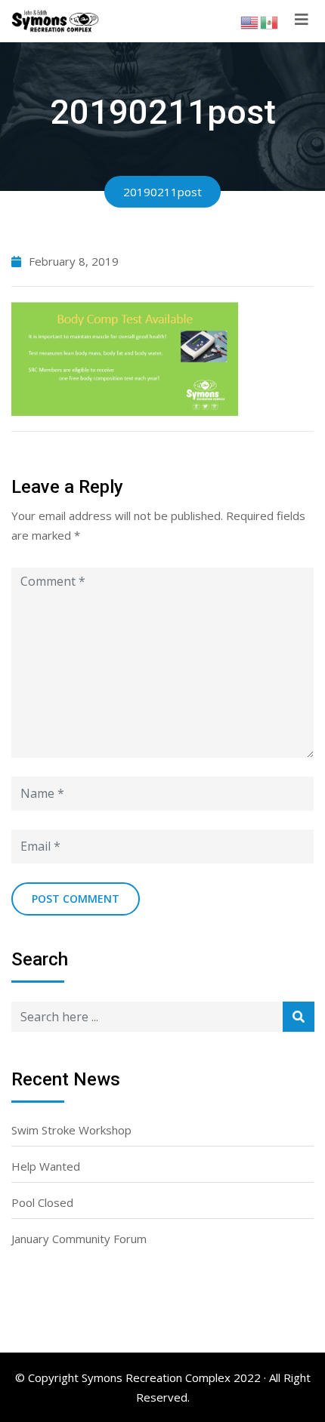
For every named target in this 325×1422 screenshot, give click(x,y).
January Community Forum (79, 1238)
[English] (250, 21)
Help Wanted (45, 1166)
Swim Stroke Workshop (71, 1129)
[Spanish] (270, 21)
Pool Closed (42, 1202)
